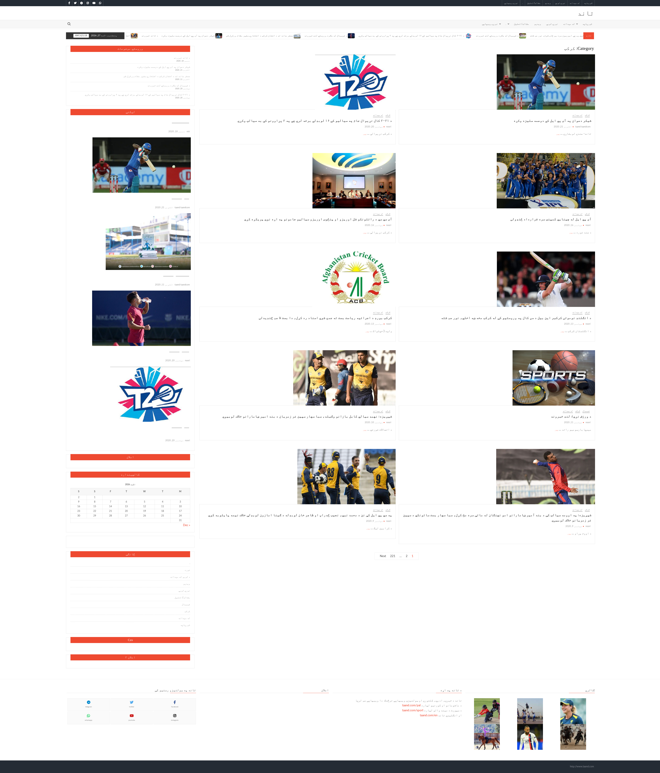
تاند (586, 13)
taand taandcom (583, 127)
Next (383, 556)
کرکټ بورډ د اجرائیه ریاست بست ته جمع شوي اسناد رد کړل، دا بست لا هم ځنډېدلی (325, 318)
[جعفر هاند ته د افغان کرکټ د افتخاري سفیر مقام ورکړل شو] (250, 35)
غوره (187, 570)
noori (388, 127)
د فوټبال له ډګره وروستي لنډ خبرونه (278, 35)
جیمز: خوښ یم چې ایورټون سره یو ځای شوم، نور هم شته (513, 35)
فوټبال (586, 411)
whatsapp (88, 720)
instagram (174, 720)
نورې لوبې (560, 3)
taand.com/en (428, 715)
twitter (131, 707)
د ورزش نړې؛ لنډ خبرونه (571, 416)
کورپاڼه (588, 3)
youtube (131, 720)
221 (392, 556)
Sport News (182, 274)
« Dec (186, 525)
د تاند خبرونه (182, 58)
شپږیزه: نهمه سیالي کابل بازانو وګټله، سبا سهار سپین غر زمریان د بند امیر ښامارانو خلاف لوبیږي (307, 416)
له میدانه (575, 3)
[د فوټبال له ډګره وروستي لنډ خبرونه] (304, 35)
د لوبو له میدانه (180, 577)
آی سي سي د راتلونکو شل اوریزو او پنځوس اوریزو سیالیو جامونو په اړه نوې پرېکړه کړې (318, 219)
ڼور (558, 134)
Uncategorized (180, 121)
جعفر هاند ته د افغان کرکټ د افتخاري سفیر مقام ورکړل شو (212, 35)
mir (188, 131)
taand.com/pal (411, 705)
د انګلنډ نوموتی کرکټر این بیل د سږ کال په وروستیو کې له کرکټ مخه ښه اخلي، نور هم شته (516, 318)
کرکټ (587, 115)
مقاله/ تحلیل (534, 3)
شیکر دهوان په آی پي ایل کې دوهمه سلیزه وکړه (141, 35)
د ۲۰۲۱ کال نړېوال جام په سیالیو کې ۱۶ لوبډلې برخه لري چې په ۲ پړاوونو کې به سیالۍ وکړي (364, 35)
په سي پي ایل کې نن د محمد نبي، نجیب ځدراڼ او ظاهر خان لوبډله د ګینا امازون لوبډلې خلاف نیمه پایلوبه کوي (300, 515)
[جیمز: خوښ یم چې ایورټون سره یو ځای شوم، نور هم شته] (548, 35)
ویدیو (548, 3)
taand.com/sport (412, 710)
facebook (174, 707)
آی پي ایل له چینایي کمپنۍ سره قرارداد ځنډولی (550, 219)
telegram (88, 707)
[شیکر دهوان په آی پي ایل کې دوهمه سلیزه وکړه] (171, 35)
